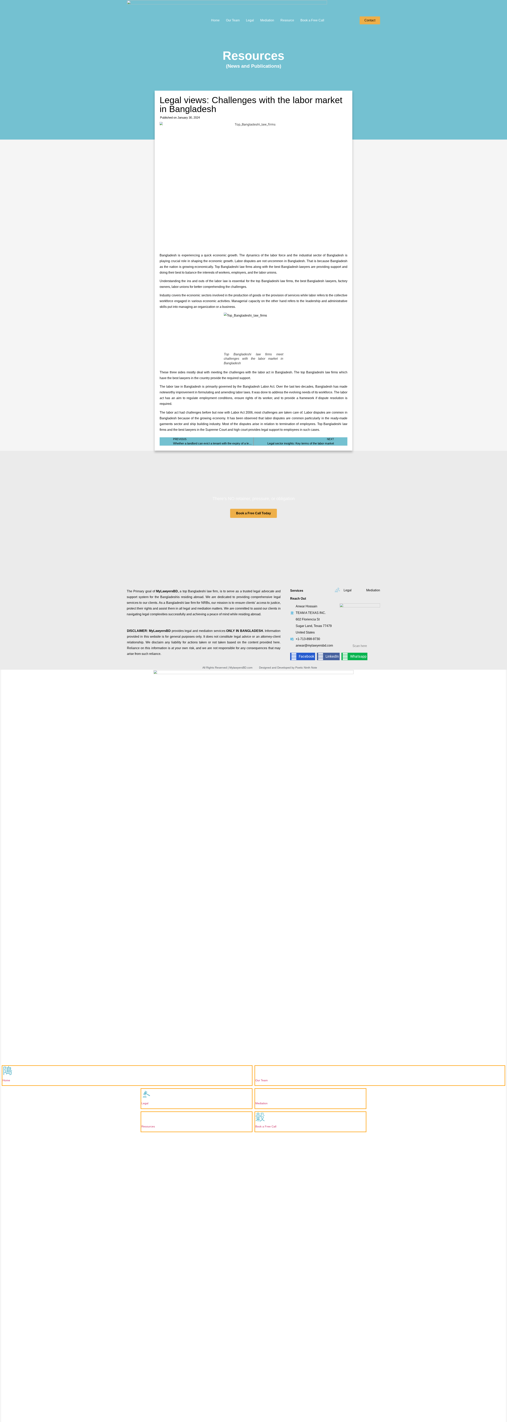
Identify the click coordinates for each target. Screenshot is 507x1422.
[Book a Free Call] (260, 1117)
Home (215, 20)
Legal (250, 20)
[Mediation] (260, 1094)
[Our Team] (260, 1071)
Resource (287, 20)
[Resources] (146, 1117)
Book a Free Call (312, 20)
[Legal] (146, 1094)
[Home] (7, 1071)
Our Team (233, 20)
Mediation (267, 20)
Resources (148, 1126)
